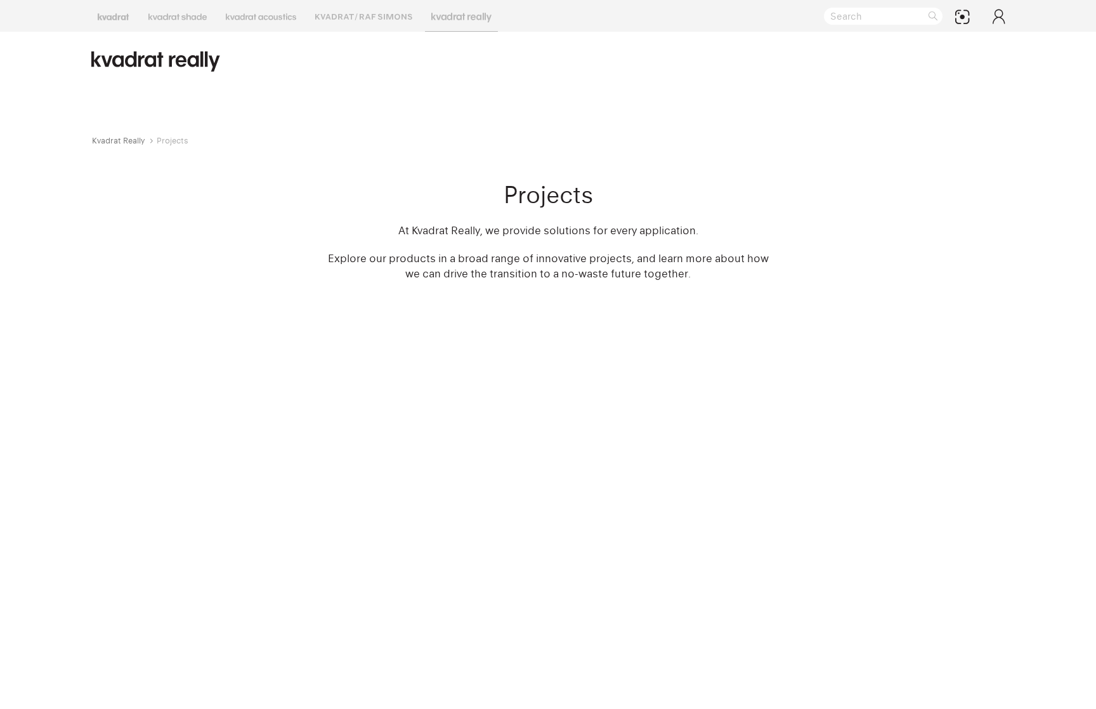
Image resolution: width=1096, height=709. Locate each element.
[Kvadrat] (113, 16)
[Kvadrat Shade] (177, 16)
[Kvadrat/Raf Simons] (364, 16)
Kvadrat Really (118, 140)
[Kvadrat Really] (461, 16)
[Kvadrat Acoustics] (261, 16)
